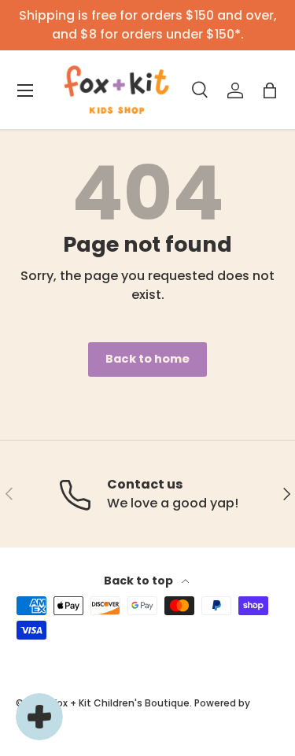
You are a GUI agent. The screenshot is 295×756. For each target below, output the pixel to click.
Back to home (147, 359)
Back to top (139, 580)
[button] (270, 90)
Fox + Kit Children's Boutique (121, 703)
